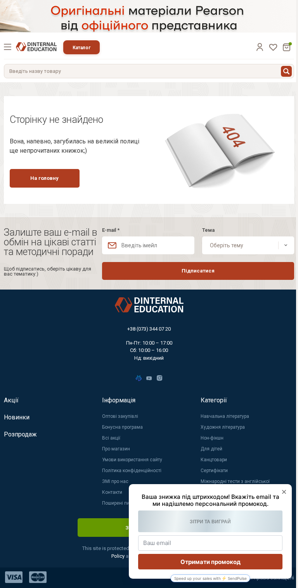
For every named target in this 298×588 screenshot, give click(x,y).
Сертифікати (214, 470)
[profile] (259, 47)
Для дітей (211, 449)
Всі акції (111, 438)
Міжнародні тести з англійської (235, 481)
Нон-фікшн (212, 438)
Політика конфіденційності (131, 470)
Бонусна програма (122, 427)
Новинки (16, 417)
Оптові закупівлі (120, 416)
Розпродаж (20, 434)
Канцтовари (214, 459)
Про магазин (116, 449)
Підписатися (198, 271)
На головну (44, 178)
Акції (11, 400)
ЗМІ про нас (115, 481)
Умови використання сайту (132, 459)
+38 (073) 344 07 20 (149, 328)
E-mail (111, 230)
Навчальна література (225, 416)
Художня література (223, 427)
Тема (208, 230)
